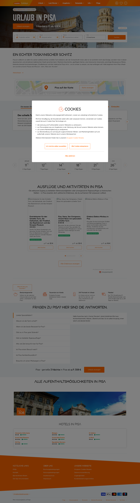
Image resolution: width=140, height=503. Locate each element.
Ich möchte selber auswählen (56, 146)
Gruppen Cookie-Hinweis (75, 138)
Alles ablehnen (70, 156)
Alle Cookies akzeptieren (79, 146)
